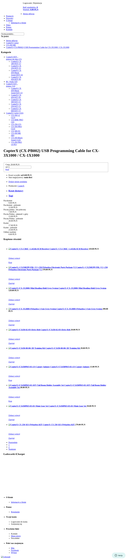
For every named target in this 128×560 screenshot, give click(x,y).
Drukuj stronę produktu (17, 182)
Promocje (10, 16)
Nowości (9, 18)
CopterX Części (12, 43)
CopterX (21, 186)
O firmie (9, 20)
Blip (12, 548)
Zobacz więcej (14, 258)
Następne (12, 449)
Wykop (14, 553)
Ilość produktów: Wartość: (30, 8)
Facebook (15, 550)
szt (7, 167)
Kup (7, 169)
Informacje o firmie (18, 23)
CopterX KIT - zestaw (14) (12, 85)
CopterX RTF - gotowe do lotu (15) (14, 58)
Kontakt (9, 29)
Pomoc (9, 27)
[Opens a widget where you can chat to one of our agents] (119, 556)
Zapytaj (11, 283)
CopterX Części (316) (14, 113)
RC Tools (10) (11, 82)
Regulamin (15, 512)
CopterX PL (12, 10)
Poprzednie (12, 442)
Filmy (8, 25)
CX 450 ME (11, 45)
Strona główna (28, 14)
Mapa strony (16, 536)
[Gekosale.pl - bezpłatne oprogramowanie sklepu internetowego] (5, 557)
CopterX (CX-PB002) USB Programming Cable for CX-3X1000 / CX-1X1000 (37, 47)
